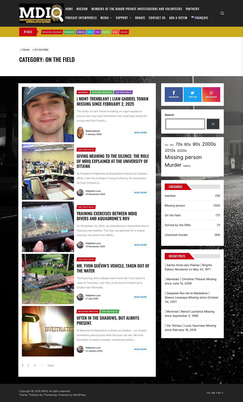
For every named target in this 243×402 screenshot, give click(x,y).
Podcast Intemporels (81, 18)
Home (69, 9)
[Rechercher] (213, 124)
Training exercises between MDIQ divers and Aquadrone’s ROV (107, 216)
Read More (140, 132)
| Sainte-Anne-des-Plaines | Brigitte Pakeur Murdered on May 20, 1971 (188, 267)
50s (166, 145)
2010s (170, 150)
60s (172, 145)
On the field (172, 215)
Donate (140, 18)
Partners (192, 9)
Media (105, 18)
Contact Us (157, 18)
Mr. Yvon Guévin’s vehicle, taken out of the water (113, 268)
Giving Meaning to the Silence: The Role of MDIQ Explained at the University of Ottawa (113, 161)
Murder (173, 165)
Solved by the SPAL (178, 225)
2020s (182, 150)
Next (51, 365)
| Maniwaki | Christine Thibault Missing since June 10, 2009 (190, 281)
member (170, 195)
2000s (209, 144)
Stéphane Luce (93, 191)
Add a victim (178, 18)
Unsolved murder (176, 235)
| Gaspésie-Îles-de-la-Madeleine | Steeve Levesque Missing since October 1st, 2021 (191, 297)
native (186, 165)
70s (179, 144)
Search (169, 115)
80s (187, 144)
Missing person (183, 157)
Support (122, 18)
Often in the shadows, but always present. (108, 320)
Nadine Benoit (93, 131)
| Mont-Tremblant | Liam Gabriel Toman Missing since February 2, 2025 (112, 101)
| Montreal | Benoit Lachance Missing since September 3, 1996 (189, 314)
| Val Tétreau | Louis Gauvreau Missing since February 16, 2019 (190, 328)
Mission (82, 9)
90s (196, 144)
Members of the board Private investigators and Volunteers (136, 9)
